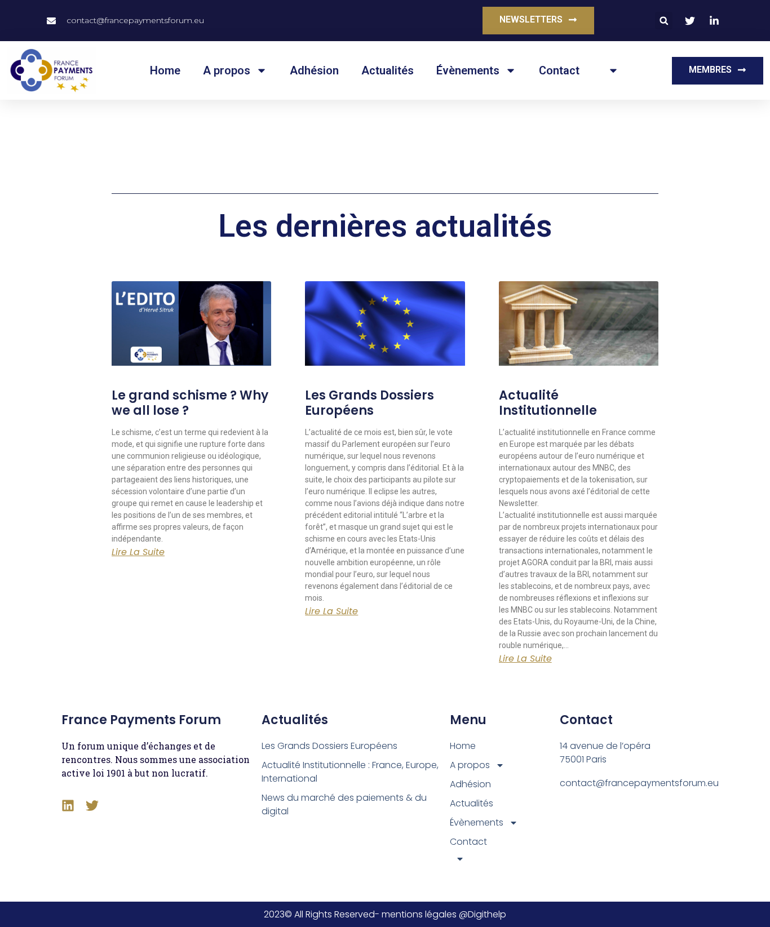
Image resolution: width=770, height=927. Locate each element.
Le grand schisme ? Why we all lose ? (190, 403)
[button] (663, 20)
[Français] (610, 70)
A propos (226, 70)
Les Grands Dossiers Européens (369, 403)
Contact (559, 70)
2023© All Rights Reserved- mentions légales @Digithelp (385, 914)
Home (165, 70)
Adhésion (314, 70)
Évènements (467, 70)
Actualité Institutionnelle (548, 403)
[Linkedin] (67, 805)
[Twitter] (92, 805)
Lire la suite (138, 552)
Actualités (387, 70)
